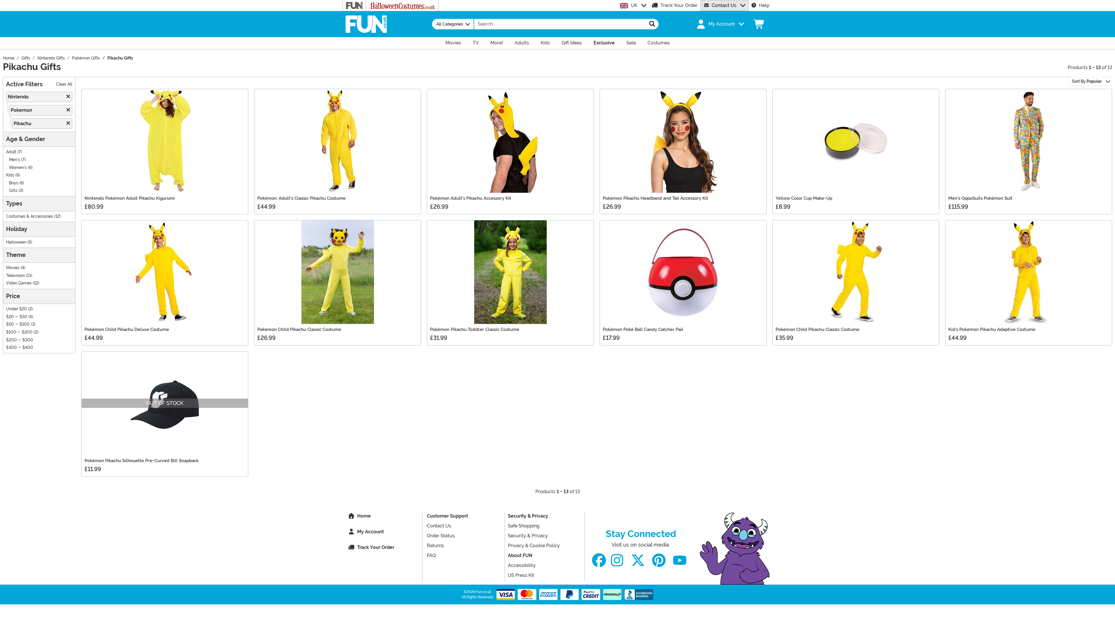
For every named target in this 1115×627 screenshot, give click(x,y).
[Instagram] (617, 560)
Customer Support (447, 516)
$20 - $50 (16, 316)
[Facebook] (599, 560)
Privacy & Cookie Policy (534, 545)
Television (15, 275)
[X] (638, 560)
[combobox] (560, 24)
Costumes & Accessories (29, 216)
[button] (719, 24)
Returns (435, 545)
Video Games (19, 283)
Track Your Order (679, 5)
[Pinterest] (659, 560)
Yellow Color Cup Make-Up (804, 198)
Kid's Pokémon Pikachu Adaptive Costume (991, 329)
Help (764, 5)
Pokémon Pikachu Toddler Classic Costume (474, 329)
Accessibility (522, 565)
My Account (370, 531)
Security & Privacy (528, 516)
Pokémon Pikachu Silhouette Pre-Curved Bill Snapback (141, 460)
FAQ (431, 555)
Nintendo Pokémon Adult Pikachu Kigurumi (129, 198)
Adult (11, 151)
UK (634, 5)
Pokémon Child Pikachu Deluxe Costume (126, 329)
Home (364, 516)
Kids (10, 175)
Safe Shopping (523, 526)
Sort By (1087, 81)
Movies (12, 267)
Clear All (64, 84)
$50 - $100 (18, 324)
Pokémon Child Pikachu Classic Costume (299, 329)
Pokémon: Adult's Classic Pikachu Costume (301, 198)
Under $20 (16, 309)
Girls (13, 190)
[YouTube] (680, 560)
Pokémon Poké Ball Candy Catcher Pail (643, 329)
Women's (18, 167)
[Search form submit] (652, 24)
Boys (13, 183)
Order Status (441, 535)
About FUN (520, 555)
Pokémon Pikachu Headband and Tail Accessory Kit (655, 198)
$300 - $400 (19, 347)
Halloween (16, 242)
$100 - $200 (19, 332)
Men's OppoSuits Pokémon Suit (980, 198)
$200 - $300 (19, 340)
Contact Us (724, 5)
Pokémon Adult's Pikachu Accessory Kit (470, 198)
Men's (14, 159)
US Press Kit (521, 575)
